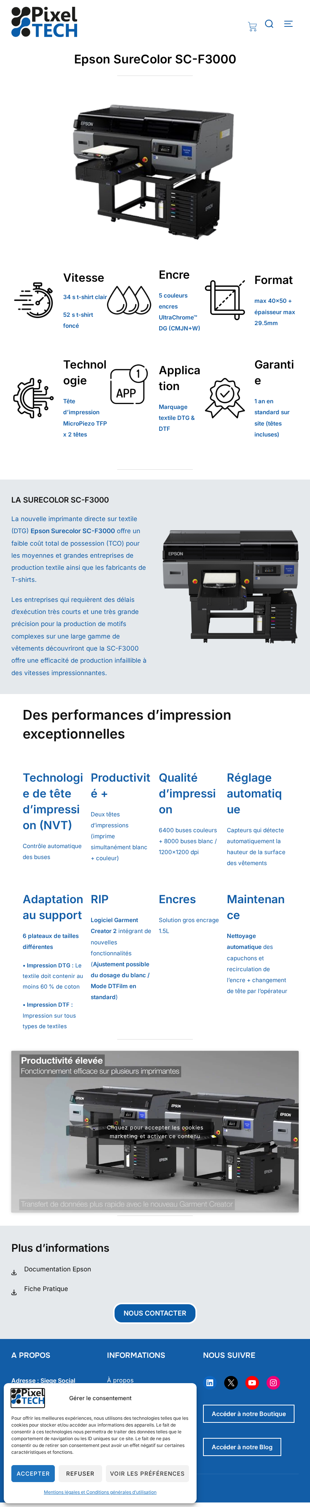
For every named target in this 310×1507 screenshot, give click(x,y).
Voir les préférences (147, 1473)
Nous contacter (155, 1313)
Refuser (80, 1473)
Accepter (33, 1473)
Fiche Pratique (46, 1289)
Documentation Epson (57, 1269)
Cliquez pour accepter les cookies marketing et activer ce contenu (155, 1131)
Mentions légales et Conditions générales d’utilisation (100, 1492)
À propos (120, 1380)
